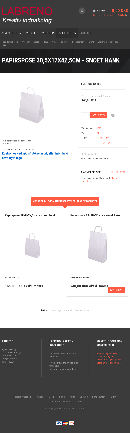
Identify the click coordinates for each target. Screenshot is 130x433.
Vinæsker (32, 33)
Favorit (91, 42)
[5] (95, 154)
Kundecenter (78, 42)
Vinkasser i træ (12, 33)
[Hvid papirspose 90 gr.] (32, 106)
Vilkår (54, 42)
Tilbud (45, 42)
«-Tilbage (56, 310)
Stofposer (86, 33)
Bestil (36, 42)
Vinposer (48, 33)
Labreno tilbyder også (108, 42)
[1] (82, 154)
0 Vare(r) (101, 10)
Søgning (64, 42)
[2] (85, 154)
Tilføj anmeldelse (117, 171)
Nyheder (26, 42)
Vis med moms (82, 310)
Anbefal (68, 310)
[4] (92, 154)
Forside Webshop (10, 42)
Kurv (4, 45)
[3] (89, 154)
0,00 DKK (120, 10)
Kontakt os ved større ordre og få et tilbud (109, 15)
